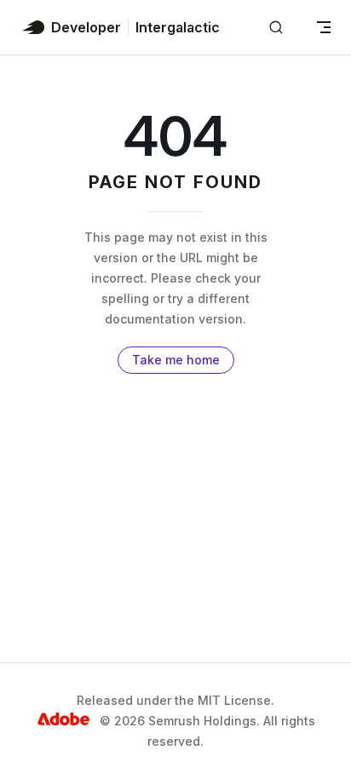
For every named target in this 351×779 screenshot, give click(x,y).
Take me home (176, 359)
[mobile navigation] (323, 27)
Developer (86, 27)
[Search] (276, 27)
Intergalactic (177, 27)
